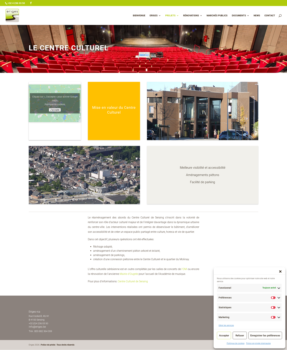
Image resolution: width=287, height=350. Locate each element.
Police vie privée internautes (258, 343)
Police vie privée (48, 345)
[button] (280, 271)
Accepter (224, 335)
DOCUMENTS (239, 15)
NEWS (257, 15)
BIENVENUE (139, 15)
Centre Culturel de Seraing (133, 281)
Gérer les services (226, 325)
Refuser (240, 335)
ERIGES (154, 15)
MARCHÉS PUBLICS (217, 15)
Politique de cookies (235, 343)
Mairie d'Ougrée (129, 273)
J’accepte (54, 110)
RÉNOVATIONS (191, 15)
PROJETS (170, 15)
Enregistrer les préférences (265, 335)
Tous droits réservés (65, 345)
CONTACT (269, 15)
